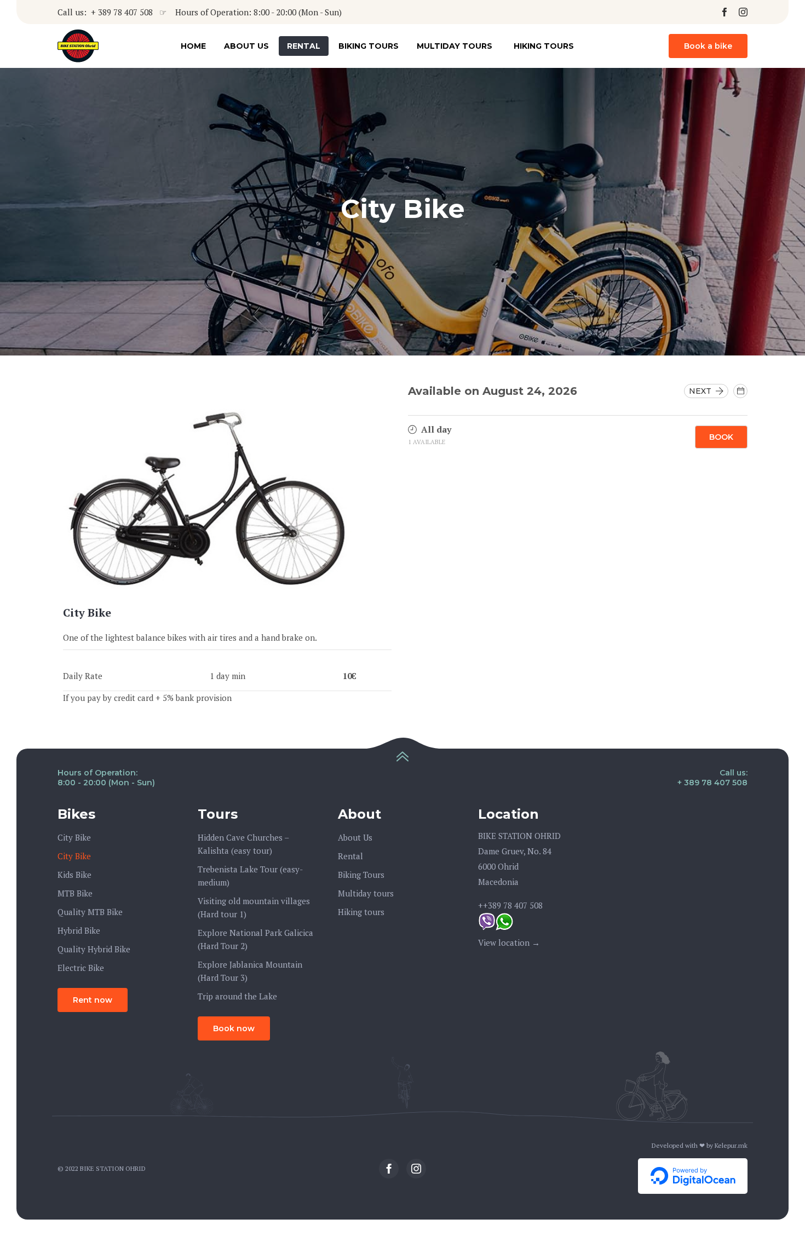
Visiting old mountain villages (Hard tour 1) (254, 907)
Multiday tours (454, 46)
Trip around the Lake (237, 996)
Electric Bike (81, 967)
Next (702, 391)
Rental (303, 46)
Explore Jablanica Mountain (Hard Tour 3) (250, 971)
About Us (246, 46)
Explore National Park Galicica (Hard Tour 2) (255, 939)
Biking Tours (361, 874)
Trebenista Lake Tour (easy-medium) (250, 876)
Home (193, 46)
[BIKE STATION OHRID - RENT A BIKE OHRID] (78, 46)
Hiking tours (544, 46)
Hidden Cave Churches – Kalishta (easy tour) (243, 844)
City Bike (74, 837)
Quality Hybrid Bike (94, 949)
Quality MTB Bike (90, 911)
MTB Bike (75, 893)
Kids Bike (74, 874)
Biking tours (368, 46)
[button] (708, 46)
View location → (509, 942)
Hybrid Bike (79, 930)
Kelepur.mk (731, 1145)
